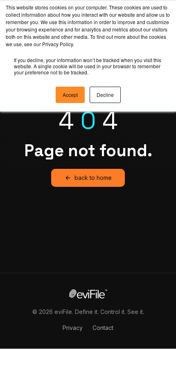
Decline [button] (105, 94)
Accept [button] (70, 94)
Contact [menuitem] (103, 327)
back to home (93, 177)
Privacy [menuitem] (73, 327)
